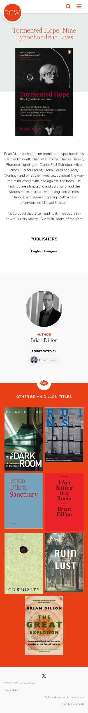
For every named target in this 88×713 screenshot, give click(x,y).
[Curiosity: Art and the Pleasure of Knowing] (24, 563)
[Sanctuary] (24, 502)
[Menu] (79, 6)
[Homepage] (12, 12)
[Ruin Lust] (64, 563)
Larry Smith (77, 704)
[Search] (68, 6)
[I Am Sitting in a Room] (64, 502)
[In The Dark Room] (24, 439)
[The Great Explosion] (44, 625)
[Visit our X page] (44, 676)
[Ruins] (64, 439)
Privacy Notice (11, 690)
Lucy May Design (75, 697)
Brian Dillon (44, 340)
